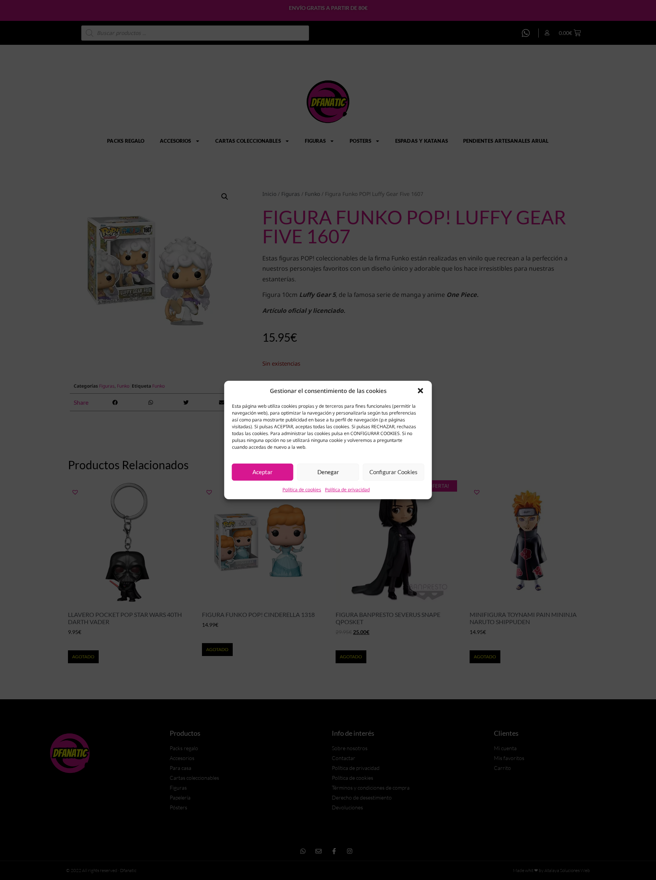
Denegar (328, 471)
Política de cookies (301, 489)
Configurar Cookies (393, 471)
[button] (420, 390)
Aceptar (262, 471)
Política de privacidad (347, 489)
